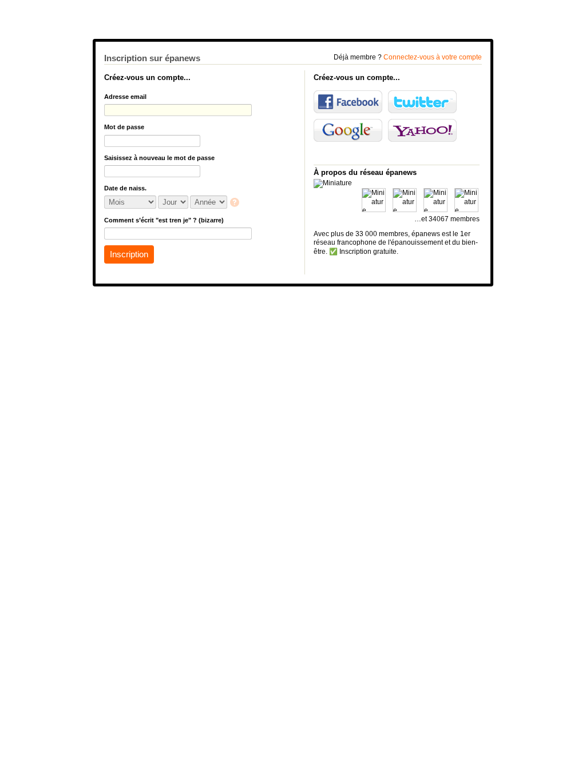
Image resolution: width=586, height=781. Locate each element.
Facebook (348, 101)
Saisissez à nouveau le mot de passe (159, 157)
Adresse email (125, 96)
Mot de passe (124, 126)
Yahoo (422, 130)
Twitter (422, 101)
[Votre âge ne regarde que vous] (235, 203)
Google (348, 130)
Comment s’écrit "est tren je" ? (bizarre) (164, 220)
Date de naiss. (125, 188)
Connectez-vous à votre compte (432, 57)
